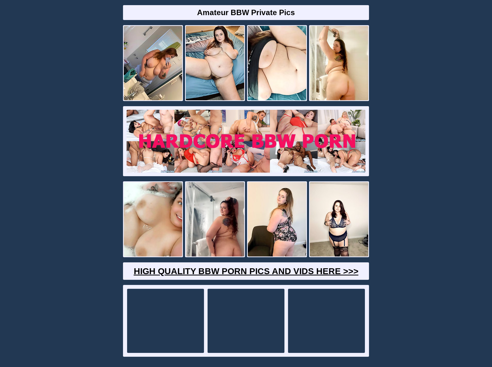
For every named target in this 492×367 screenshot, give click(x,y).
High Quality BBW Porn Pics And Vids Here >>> (246, 271)
